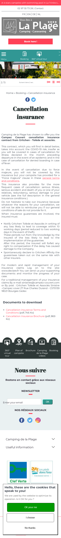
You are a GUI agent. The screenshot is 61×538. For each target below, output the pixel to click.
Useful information (20, 447)
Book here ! (30, 41)
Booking (21, 93)
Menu (4, 59)
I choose (30, 517)
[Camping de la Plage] (30, 26)
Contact (39, 8)
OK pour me (30, 507)
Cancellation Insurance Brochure (25, 316)
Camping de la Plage (21, 439)
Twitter (33, 99)
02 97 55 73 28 (25, 8)
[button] (53, 438)
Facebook (27, 99)
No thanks (30, 528)
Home (9, 93)
